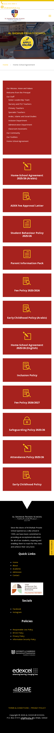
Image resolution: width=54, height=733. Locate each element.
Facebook (17, 609)
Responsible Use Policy (23, 629)
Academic (17, 568)
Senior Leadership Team (19, 100)
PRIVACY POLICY (38, 708)
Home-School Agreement (18, 141)
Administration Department (20, 124)
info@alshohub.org (12, 8)
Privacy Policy (18, 636)
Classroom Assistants (17, 128)
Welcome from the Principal (18, 92)
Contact (16, 575)
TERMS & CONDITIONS (18, 708)
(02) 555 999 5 (10, 3)
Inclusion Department (17, 120)
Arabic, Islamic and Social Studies (22, 116)
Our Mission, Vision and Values (20, 88)
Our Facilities (12, 137)
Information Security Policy (24, 639)
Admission (17, 572)
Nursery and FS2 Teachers (19, 104)
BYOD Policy (18, 633)
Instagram (17, 612)
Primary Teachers (16, 108)
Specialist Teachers (16, 112)
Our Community (13, 133)
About (15, 565)
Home (5, 64)
